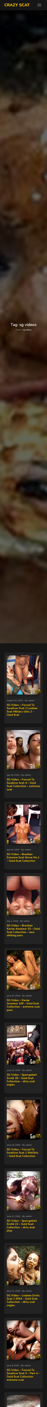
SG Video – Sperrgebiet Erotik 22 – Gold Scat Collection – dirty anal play (22, 1225)
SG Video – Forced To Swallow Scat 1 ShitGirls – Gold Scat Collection (22, 1153)
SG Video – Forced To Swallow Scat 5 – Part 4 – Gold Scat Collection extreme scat (23, 1375)
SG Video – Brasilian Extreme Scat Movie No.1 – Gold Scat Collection (23, 857)
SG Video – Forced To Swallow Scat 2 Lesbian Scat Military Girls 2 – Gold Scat (22, 710)
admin (31, 700)
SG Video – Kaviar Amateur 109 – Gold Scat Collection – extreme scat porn (23, 1005)
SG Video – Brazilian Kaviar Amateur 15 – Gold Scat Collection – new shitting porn (23, 930)
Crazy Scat (17, 5)
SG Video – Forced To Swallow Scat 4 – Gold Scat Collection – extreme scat (23, 784)
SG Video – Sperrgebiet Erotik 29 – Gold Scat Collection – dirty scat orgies (22, 1079)
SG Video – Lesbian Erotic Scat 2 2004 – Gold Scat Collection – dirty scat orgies (23, 1300)
